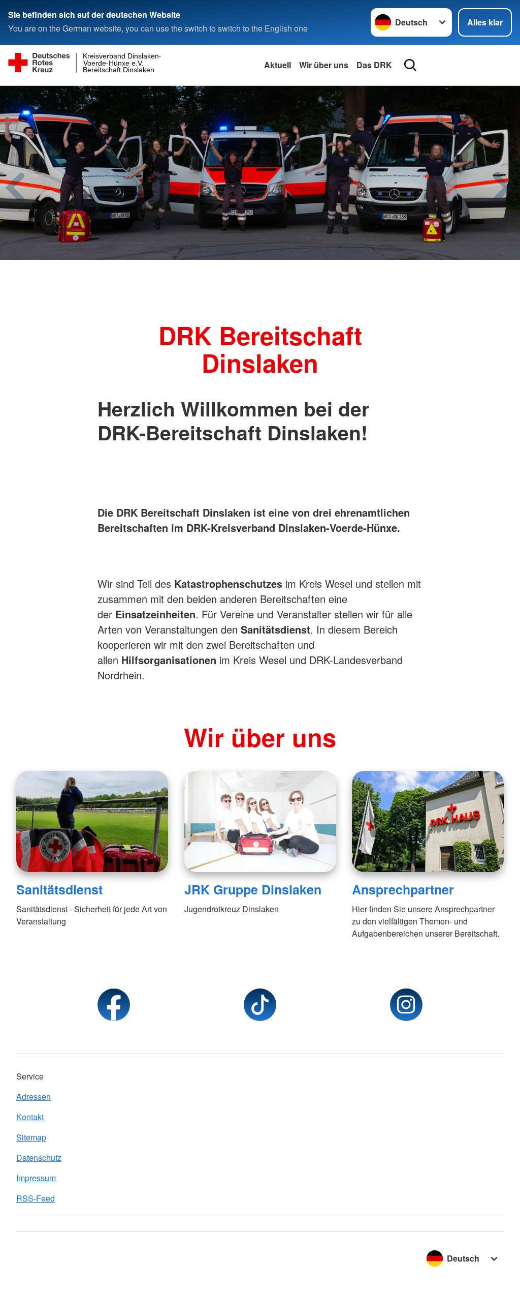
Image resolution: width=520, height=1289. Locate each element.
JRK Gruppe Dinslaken (252, 889)
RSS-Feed (35, 1198)
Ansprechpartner (403, 889)
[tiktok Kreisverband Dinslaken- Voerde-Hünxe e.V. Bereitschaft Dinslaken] (260, 1004)
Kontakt (30, 1117)
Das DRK (374, 65)
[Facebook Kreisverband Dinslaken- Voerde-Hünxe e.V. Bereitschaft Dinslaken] (114, 1004)
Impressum (36, 1178)
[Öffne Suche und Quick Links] (410, 65)
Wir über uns (323, 65)
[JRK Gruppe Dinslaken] (260, 821)
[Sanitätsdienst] (92, 821)
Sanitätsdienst (59, 889)
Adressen (33, 1096)
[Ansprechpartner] (428, 821)
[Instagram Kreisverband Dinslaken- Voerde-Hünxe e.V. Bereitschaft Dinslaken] (406, 1004)
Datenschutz (38, 1157)
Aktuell (277, 65)
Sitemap (31, 1137)
